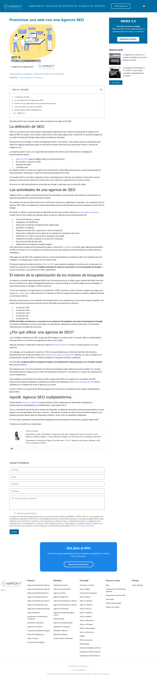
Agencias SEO (22, 159)
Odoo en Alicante (86, 601)
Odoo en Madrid (85, 616)
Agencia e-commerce (35, 627)
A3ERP (82, 636)
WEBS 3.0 (21, 113)
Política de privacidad (113, 603)
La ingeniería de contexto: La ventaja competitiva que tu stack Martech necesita (135, 57)
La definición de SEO (22, 97)
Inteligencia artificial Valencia (90, 652)
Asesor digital (85, 589)
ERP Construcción (86, 640)
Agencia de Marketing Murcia (38, 593)
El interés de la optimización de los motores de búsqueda (35, 103)
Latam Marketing (33, 612)
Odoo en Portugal (86, 624)
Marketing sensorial (61, 585)
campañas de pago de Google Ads (60, 355)
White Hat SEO (48, 264)
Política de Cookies (113, 607)
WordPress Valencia (61, 630)
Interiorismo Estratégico (36, 642)
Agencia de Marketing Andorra (38, 601)
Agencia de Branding (61, 609)
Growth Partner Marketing (63, 638)
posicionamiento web (62, 345)
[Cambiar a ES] (144, 6)
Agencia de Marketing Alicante (38, 585)
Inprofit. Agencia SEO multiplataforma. (28, 110)
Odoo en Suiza (32, 638)
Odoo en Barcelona (86, 620)
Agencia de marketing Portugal (38, 609)
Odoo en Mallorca (86, 612)
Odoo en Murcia (85, 609)
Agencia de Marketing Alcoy (37, 605)
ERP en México (85, 597)
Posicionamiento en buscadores (21, 74)
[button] (101, 90)
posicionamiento (19, 365)
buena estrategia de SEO (84, 382)
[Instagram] (5, 590)
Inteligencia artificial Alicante (90, 656)
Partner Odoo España (87, 628)
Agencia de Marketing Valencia (38, 589)
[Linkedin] (12, 448)
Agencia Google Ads (61, 597)
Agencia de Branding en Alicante (65, 605)
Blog (107, 585)
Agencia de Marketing (31, 402)
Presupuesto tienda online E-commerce (38, 618)
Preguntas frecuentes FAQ (115, 595)
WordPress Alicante (60, 634)
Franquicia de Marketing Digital (38, 630)
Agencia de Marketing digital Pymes (64, 614)
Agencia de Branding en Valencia (65, 601)
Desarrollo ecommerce (35, 623)
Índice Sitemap (137, 585)
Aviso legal (110, 599)
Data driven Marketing (35, 634)
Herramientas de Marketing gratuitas (116, 590)
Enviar (14, 532)
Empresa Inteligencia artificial (90, 648)
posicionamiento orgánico (87, 212)
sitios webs (19, 293)
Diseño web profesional (62, 589)
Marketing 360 (59, 619)
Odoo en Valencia (86, 605)
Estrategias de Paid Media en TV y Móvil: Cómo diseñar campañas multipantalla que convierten (134, 72)
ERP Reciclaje (84, 644)
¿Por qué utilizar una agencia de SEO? (28, 107)
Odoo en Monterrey (87, 632)
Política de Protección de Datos (82, 526)
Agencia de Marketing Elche (37, 597)
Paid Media (66, 247)
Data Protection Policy (27, 513)
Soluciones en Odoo (87, 585)
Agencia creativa (59, 593)
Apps (27, 293)
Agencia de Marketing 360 (63, 623)
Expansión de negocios (62, 627)
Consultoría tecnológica (88, 593)
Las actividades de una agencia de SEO (28, 100)
